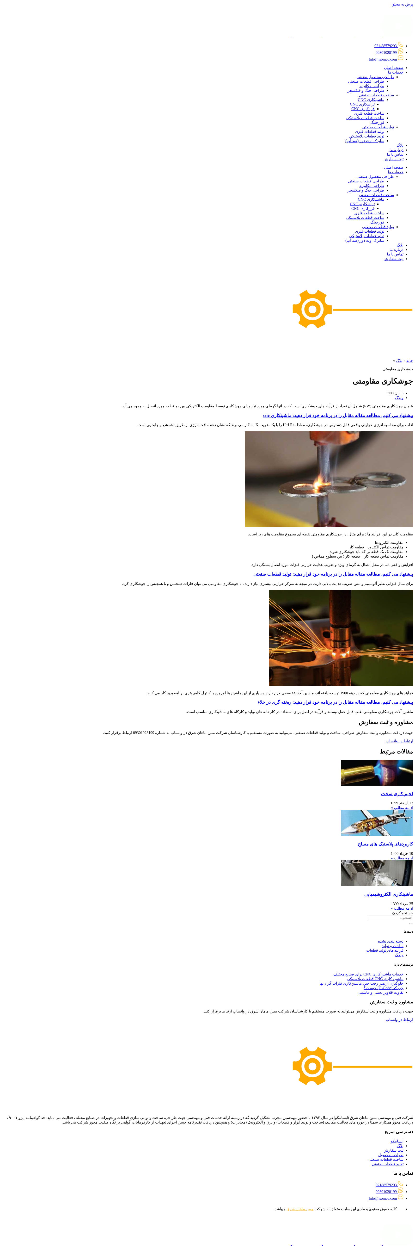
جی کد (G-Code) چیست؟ (383, 988)
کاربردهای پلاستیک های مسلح (385, 843)
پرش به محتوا (402, 4)
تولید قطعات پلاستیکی (366, 136)
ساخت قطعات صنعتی (376, 95)
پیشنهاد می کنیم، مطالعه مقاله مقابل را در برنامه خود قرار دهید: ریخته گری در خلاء (335, 702)
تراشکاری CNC (362, 104)
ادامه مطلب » (402, 808)
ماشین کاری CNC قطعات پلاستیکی (375, 979)
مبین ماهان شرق (300, 1209)
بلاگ (400, 145)
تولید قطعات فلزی (369, 132)
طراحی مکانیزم (371, 86)
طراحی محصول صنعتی (375, 77)
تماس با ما (395, 154)
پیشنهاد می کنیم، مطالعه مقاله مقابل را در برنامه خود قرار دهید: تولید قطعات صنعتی (333, 574)
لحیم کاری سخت (397, 793)
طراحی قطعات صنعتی (366, 81)
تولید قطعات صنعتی (378, 127)
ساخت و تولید (392, 946)
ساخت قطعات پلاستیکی (365, 118)
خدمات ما (395, 72)
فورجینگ (377, 122)
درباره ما (396, 150)
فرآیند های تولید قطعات (384, 950)
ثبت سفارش (393, 159)
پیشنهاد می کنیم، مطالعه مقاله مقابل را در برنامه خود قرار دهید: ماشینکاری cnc (338, 415)
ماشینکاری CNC (371, 100)
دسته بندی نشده (390, 941)
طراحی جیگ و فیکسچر (366, 90)
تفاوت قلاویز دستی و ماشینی (380, 992)
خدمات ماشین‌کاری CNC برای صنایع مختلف (368, 974)
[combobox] (391, 917)
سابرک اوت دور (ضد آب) (364, 141)
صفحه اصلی (393, 68)
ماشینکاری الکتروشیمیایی (388, 894)
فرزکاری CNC (363, 109)
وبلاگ (399, 398)
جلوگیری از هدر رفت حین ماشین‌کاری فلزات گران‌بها (361, 983)
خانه (409, 361)
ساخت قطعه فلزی (369, 113)
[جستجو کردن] (411, 923)
